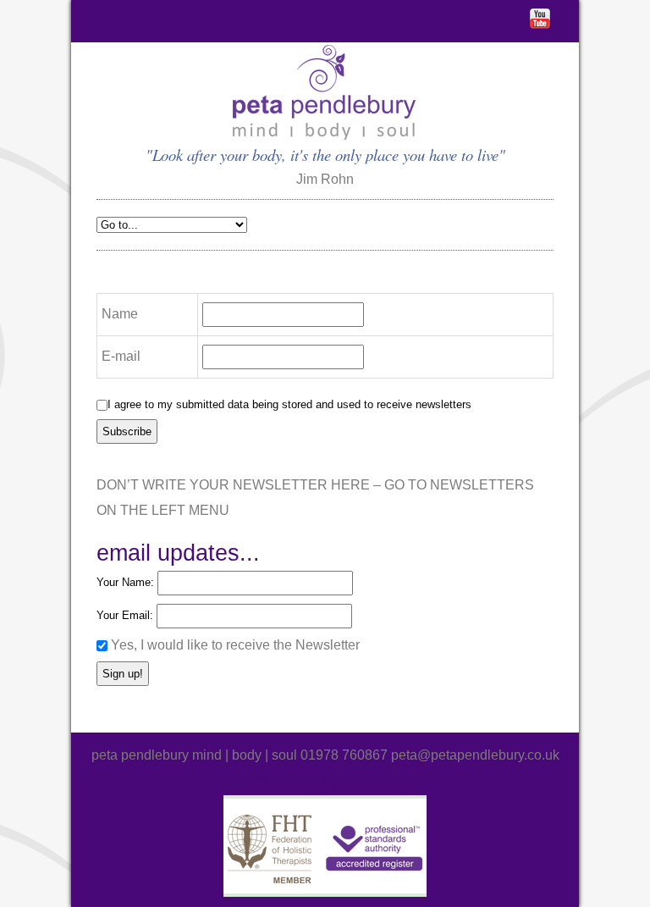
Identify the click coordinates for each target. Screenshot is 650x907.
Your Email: (126, 615)
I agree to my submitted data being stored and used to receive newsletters (289, 404)
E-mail (121, 356)
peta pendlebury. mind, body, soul (325, 93)
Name (120, 314)
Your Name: (126, 582)
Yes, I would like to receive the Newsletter (235, 645)
